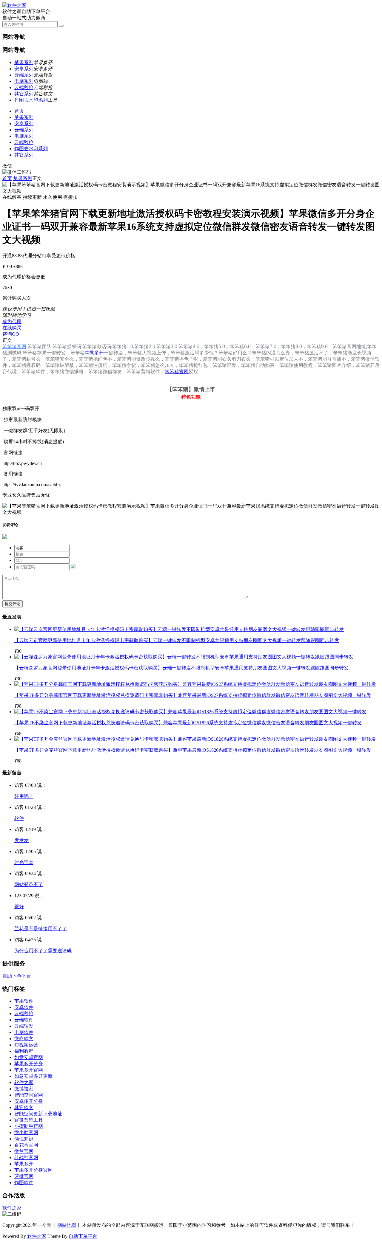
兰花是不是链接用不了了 (40, 928)
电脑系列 (23, 81)
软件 (19, 818)
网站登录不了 (28, 884)
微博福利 (23, 1088)
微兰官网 (23, 1151)
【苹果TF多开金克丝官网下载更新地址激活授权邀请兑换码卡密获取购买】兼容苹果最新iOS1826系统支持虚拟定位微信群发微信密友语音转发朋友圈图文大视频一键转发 (192, 750)
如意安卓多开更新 (33, 1076)
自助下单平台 (16, 976)
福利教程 (23, 1051)
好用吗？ (23, 796)
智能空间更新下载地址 (38, 1113)
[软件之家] (14, 5)
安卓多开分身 (28, 1101)
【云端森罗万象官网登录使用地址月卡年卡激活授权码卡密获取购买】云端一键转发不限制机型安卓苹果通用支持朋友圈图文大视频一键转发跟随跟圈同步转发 (181, 667)
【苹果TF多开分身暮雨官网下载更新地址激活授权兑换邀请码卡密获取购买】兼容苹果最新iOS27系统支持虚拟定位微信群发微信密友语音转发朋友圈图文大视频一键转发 (192, 695)
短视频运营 (26, 1044)
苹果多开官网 (28, 1069)
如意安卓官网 (28, 1057)
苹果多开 (94, 352)
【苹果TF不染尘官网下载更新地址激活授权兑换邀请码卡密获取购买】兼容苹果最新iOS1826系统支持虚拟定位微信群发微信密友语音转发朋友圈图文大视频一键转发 (188, 722)
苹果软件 (23, 1001)
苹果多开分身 (28, 1063)
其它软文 (23, 1107)
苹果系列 (23, 62)
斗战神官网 (26, 1157)
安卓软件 (23, 1007)
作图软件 (23, 1182)
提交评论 (12, 603)
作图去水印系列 (31, 100)
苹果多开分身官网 (33, 1170)
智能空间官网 (28, 1094)
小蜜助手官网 (28, 1126)
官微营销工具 (28, 1119)
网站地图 (66, 1225)
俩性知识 (23, 1138)
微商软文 (23, 1038)
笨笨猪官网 (14, 346)
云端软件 (23, 1019)
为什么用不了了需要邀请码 (43, 950)
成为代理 (11, 321)
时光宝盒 (23, 862)
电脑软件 (23, 1032)
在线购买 (11, 327)
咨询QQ (10, 334)
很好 (19, 906)
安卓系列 (23, 68)
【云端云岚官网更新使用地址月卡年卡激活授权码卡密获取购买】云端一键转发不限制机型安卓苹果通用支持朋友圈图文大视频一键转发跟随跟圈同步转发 (176, 640)
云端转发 (23, 1026)
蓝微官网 (23, 1176)
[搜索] (61, 26)
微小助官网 (26, 1132)
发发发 (21, 840)
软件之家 (23, 1082)
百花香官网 (26, 1145)
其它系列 (23, 93)
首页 (19, 111)
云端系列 (23, 74)
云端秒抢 (23, 87)
